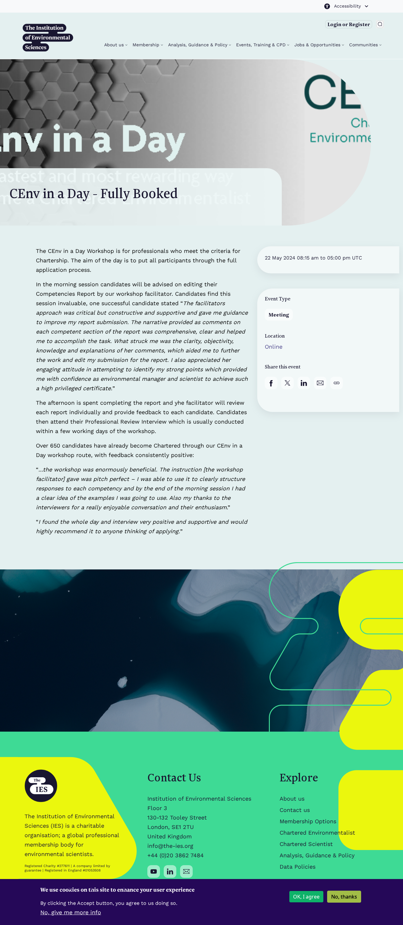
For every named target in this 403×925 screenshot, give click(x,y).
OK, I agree (306, 896)
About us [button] (114, 44)
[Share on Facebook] (271, 383)
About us (292, 798)
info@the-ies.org (170, 845)
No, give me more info (70, 912)
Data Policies (297, 866)
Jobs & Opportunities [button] (318, 44)
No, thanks (344, 896)
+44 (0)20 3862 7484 (175, 855)
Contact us (295, 810)
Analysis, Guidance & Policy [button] (198, 44)
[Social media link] (153, 871)
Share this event (283, 366)
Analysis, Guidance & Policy (317, 855)
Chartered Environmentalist (317, 832)
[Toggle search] (380, 24)
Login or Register (348, 24)
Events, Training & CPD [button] (261, 44)
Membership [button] (147, 44)
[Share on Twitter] (287, 383)
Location (275, 335)
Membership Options (308, 821)
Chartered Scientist (306, 844)
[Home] (48, 37)
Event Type (277, 298)
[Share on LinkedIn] (304, 383)
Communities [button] (364, 44)
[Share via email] (320, 383)
